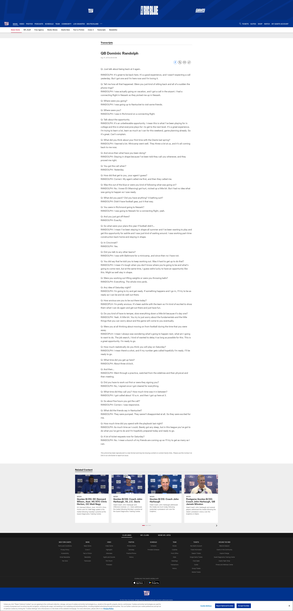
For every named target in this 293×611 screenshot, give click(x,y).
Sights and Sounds (109, 557)
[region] (146, 606)
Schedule (153, 546)
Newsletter (87, 557)
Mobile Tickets (196, 572)
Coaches (174, 549)
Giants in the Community (224, 549)
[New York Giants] (146, 593)
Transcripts (87, 561)
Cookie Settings (206, 606)
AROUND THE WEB (224, 542)
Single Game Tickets (196, 557)
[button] (143, 525)
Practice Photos (131, 553)
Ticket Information (196, 549)
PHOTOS (131, 542)
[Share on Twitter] (180, 63)
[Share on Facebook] (175, 63)
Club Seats (196, 561)
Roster (175, 546)
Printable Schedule (153, 549)
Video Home (109, 546)
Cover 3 (87, 549)
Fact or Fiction (87, 553)
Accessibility (65, 553)
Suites (196, 564)
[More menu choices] (101, 24)
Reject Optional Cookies (224, 606)
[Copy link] (189, 62)
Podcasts (109, 564)
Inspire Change (224, 553)
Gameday (131, 549)
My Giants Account (196, 546)
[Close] (289, 605)
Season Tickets (196, 553)
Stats (174, 557)
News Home (87, 546)
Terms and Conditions (65, 546)
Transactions (174, 564)
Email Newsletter (65, 557)
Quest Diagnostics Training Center (224, 557)
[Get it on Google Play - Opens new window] (154, 584)
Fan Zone (65, 561)
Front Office (174, 553)
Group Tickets (196, 568)
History (131, 557)
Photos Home (131, 546)
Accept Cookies (243, 606)
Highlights (109, 549)
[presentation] (217, 526)
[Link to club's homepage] (6, 23)
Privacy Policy (65, 549)
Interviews (109, 553)
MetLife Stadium (224, 546)
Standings (174, 561)
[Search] (240, 23)
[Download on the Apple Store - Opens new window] (138, 583)
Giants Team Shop (224, 561)
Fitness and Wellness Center (224, 564)
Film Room (109, 561)
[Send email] (184, 63)
